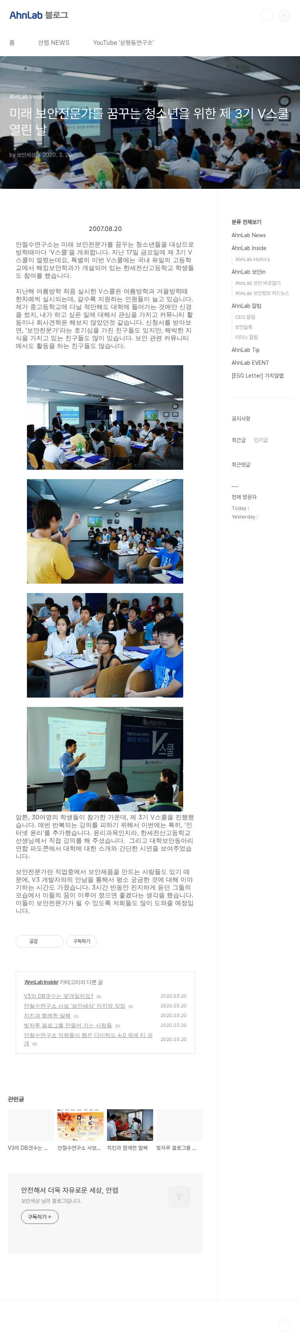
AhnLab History (252, 259)
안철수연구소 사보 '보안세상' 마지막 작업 (74, 1005)
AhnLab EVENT (250, 363)
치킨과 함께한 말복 (47, 1015)
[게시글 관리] (55, 941)
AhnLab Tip (246, 350)
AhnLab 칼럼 (246, 306)
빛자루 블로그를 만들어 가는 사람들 (68, 1025)
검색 (266, 15)
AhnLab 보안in (249, 272)
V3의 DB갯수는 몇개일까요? (58, 996)
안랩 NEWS (54, 42)
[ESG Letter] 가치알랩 (258, 376)
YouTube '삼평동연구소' (123, 42)
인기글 (261, 440)
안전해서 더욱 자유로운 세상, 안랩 (69, 1190)
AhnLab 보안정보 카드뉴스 (262, 293)
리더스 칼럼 (246, 337)
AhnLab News (249, 235)
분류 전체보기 (246, 222)
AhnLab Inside (41, 982)
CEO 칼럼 (245, 317)
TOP (284, 1326)
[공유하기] (45, 941)
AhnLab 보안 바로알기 (257, 283)
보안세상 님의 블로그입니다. (51, 1201)
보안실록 (243, 327)
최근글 (239, 440)
